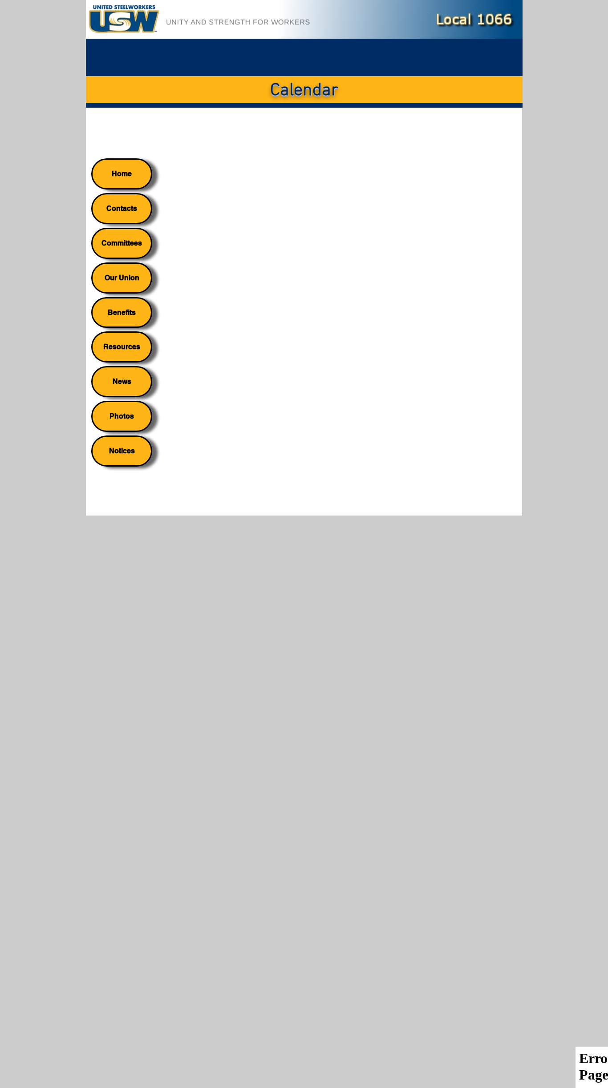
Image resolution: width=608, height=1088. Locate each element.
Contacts (121, 208)
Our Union (122, 278)
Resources (121, 347)
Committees (121, 243)
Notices (122, 451)
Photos (121, 416)
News (122, 381)
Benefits (122, 312)
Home (122, 173)
